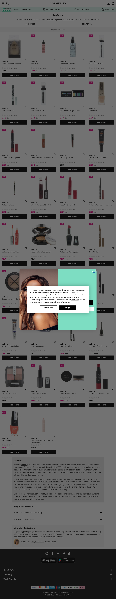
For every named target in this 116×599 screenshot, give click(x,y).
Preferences (48, 307)
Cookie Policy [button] (75, 300)
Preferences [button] (66, 302)
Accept (67, 307)
